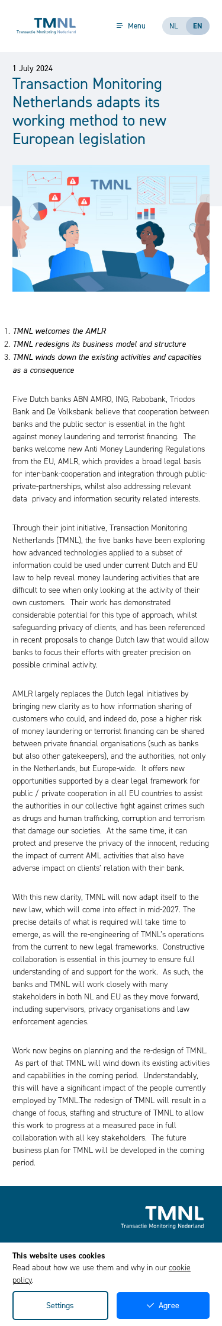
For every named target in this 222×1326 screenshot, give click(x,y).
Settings (60, 1305)
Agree (169, 1305)
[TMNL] (46, 26)
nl (173, 26)
